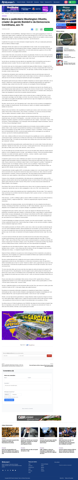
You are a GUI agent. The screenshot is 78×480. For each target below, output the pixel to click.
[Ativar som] (51, 338)
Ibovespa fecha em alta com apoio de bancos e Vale (29, 450)
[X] (5, 470)
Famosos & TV (31, 467)
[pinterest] (10, 470)
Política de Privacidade (69, 478)
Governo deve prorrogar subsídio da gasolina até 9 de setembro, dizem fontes (48, 441)
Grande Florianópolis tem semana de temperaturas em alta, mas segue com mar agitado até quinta (69, 50)
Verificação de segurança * (9, 391)
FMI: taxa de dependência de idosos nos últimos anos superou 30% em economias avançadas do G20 (10, 451)
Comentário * (6, 383)
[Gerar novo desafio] (9, 394)
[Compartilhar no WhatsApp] (37, 29)
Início (3, 13)
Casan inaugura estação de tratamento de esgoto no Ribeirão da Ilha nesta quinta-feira (65, 43)
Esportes (42, 470)
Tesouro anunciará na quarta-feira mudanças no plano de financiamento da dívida (10, 441)
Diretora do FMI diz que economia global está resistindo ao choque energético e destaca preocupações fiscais (29, 442)
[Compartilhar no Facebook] (32, 29)
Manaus (42, 467)
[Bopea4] (8, 2)
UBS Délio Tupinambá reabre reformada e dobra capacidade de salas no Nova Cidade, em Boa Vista (70, 64)
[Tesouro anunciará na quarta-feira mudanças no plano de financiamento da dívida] (10, 432)
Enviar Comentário (9, 399)
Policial (42, 465)
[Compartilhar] (41, 29)
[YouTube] (13, 470)
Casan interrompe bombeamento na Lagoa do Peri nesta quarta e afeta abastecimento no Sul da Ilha (70, 57)
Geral (29, 472)
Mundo (42, 469)
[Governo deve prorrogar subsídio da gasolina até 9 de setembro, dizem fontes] (48, 432)
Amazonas (30, 465)
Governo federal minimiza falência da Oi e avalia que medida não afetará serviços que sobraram (67, 451)
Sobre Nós (62, 478)
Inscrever (49, 355)
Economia (7, 13)
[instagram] (8, 470)
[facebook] (3, 470)
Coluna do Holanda (44, 464)
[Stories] (66, 2)
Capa (29, 464)
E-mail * (29, 377)
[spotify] (15, 470)
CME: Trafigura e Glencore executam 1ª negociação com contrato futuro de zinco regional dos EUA (48, 451)
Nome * (5, 377)
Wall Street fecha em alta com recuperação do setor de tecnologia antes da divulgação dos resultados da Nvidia (67, 442)
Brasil (29, 469)
